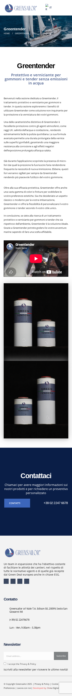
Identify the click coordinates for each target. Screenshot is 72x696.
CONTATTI (15, 503)
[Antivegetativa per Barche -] (20, 8)
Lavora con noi (24, 688)
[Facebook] (6, 581)
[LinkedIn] (19, 581)
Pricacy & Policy (42, 684)
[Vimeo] (26, 581)
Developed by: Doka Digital (46, 688)
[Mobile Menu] (64, 7)
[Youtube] (13, 581)
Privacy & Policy (27, 663)
